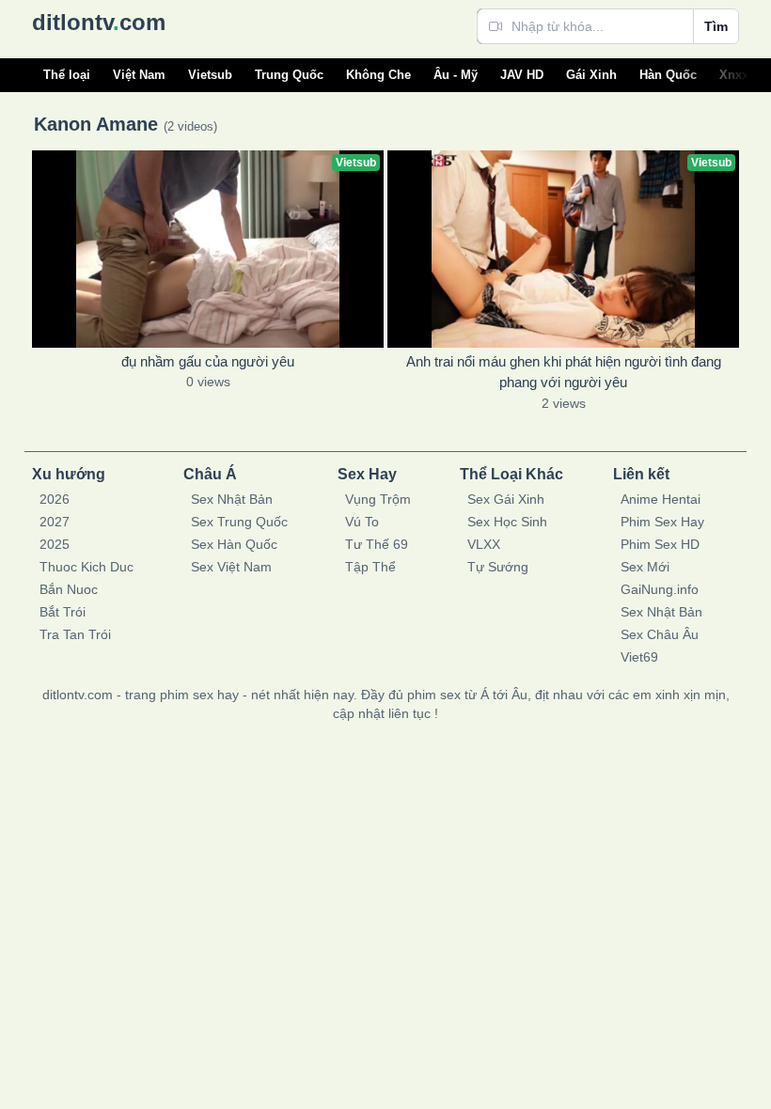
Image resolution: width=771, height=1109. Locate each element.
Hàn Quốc (668, 75)
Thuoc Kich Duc (86, 566)
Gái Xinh (591, 75)
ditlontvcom (98, 22)
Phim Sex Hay (662, 521)
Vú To (362, 521)
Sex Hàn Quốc (234, 544)
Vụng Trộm (378, 499)
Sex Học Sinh (507, 521)
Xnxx (733, 75)
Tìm (716, 26)
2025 (54, 544)
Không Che (378, 75)
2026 (54, 499)
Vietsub (210, 75)
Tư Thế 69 (376, 544)
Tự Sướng (497, 566)
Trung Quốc (289, 75)
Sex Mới (645, 566)
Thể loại (66, 75)
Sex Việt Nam (231, 566)
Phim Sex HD (660, 544)
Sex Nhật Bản (232, 499)
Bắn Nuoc (68, 589)
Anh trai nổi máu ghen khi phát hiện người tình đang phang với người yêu (563, 372)
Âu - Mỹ (455, 75)
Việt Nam (139, 75)
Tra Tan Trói (75, 634)
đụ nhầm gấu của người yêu (207, 361)
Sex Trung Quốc (239, 521)
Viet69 (639, 656)
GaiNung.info (660, 589)
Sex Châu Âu (660, 634)
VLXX (483, 544)
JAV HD (521, 75)
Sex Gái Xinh (505, 499)
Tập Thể (370, 566)
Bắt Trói (62, 611)
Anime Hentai (660, 499)
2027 (54, 521)
